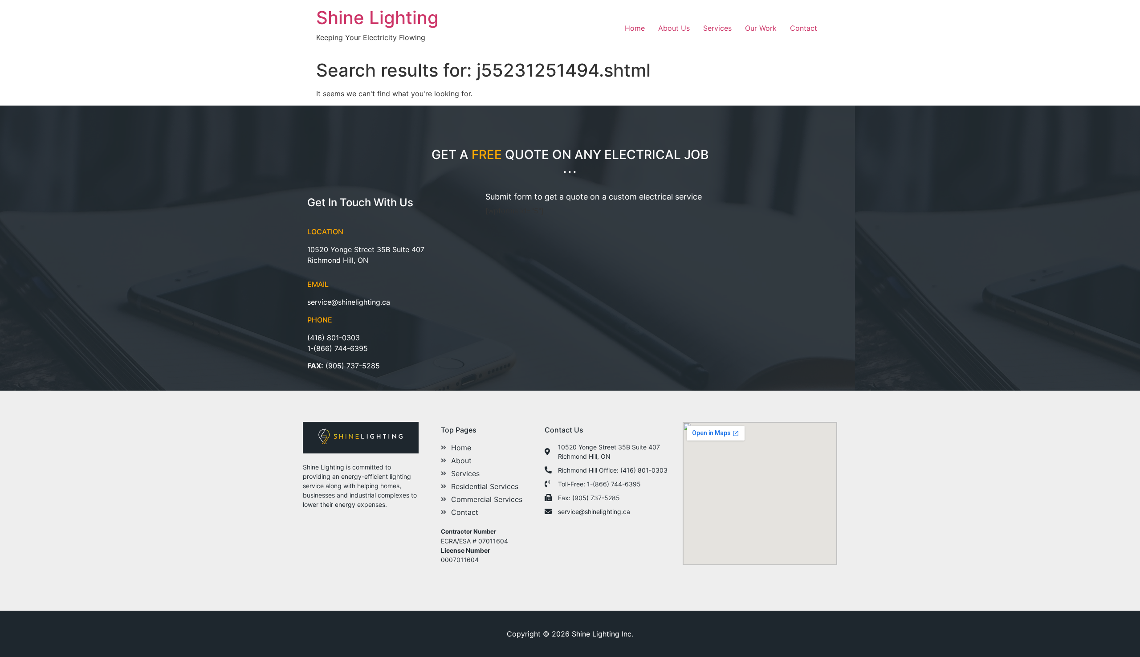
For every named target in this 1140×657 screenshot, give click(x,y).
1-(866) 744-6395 (337, 348)
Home (635, 28)
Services (717, 28)
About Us (674, 28)
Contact (803, 28)
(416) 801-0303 (333, 337)
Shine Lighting (377, 18)
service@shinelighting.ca (348, 302)
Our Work (761, 28)
